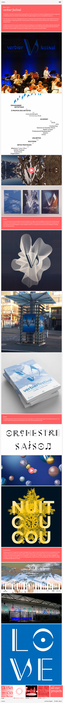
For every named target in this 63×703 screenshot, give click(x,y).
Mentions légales (48, 701)
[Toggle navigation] (60, 2)
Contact (3, 701)
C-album (3, 2)
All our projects (56, 689)
